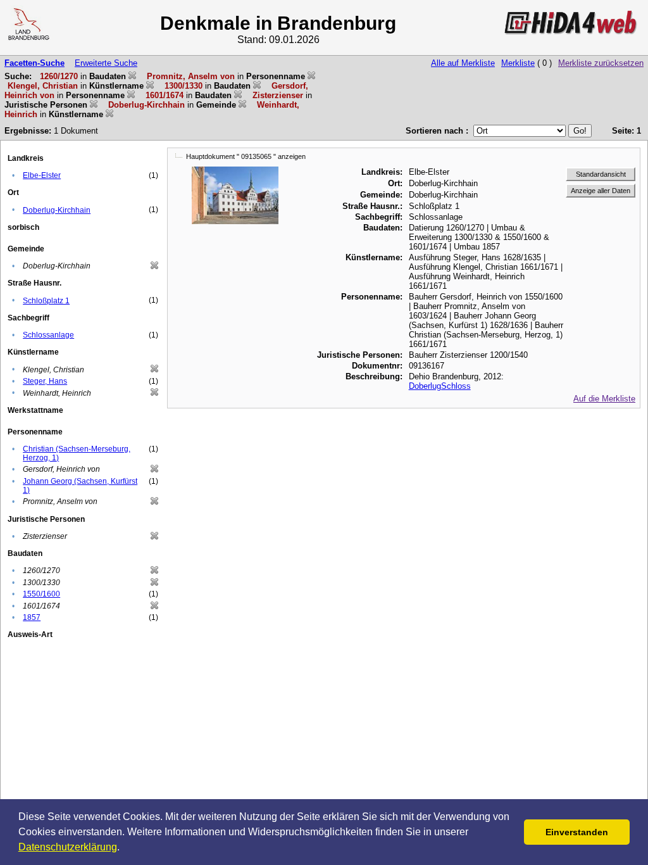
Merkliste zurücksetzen (601, 63)
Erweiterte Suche (106, 63)
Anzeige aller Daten (600, 190)
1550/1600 (41, 594)
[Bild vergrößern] (235, 171)
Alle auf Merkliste (463, 63)
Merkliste (518, 63)
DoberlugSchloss (440, 386)
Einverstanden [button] (576, 832)
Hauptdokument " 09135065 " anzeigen (246, 156)
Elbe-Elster (42, 175)
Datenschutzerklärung (67, 847)
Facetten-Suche (34, 63)
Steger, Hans (45, 381)
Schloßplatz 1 (46, 300)
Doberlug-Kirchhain (56, 210)
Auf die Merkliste (604, 398)
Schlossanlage (48, 335)
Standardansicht (601, 174)
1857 (31, 617)
